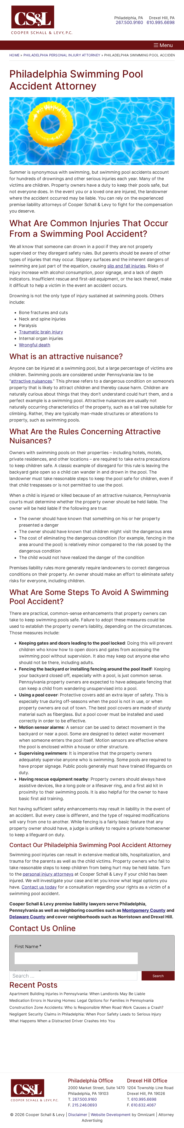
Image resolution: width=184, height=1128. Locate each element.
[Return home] (41, 20)
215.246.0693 (84, 1105)
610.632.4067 (143, 1105)
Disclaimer (77, 1114)
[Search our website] (75, 975)
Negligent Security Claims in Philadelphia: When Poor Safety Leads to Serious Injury (85, 1014)
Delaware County (27, 916)
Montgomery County (144, 910)
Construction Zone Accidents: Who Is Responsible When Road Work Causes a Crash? (86, 1007)
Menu (166, 45)
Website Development (111, 1114)
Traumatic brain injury (41, 331)
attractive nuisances (31, 381)
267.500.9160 (84, 1099)
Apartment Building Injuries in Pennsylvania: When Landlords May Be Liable (77, 993)
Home (14, 55)
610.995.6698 (143, 1099)
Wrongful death (34, 344)
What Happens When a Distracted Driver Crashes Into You (62, 1021)
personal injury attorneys (48, 874)
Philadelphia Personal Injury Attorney (61, 55)
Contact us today (39, 887)
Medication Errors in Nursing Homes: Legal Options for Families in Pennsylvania (81, 1000)
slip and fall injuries (126, 265)
